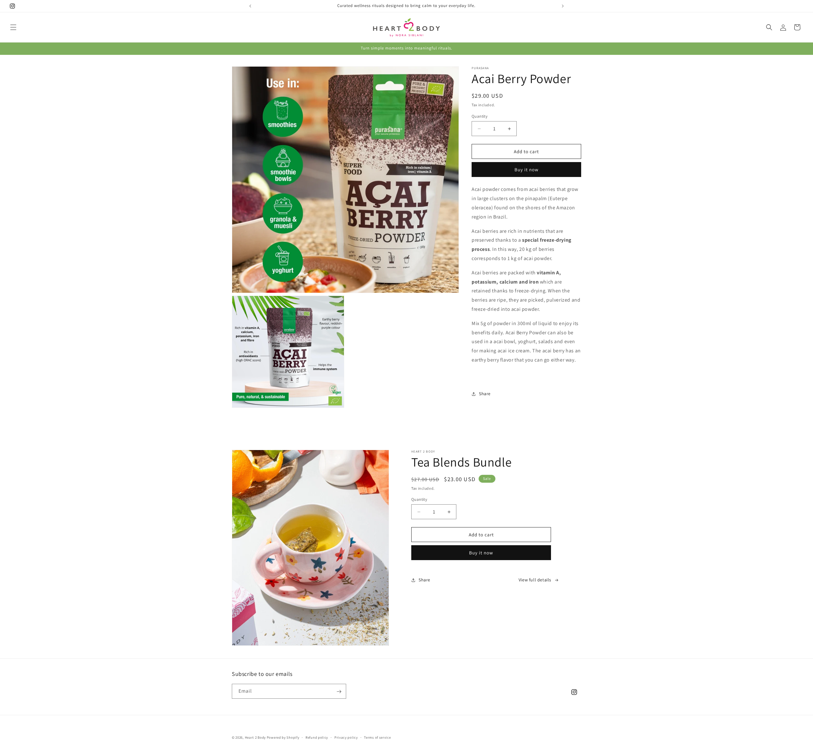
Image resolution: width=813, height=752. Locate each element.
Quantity (479, 116)
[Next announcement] (563, 6)
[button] (13, 27)
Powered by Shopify (283, 737)
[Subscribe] (339, 691)
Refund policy (317, 737)
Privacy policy (346, 737)
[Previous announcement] (250, 6)
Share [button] (485, 393)
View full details (535, 580)
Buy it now (526, 170)
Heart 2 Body (255, 737)
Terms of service (377, 737)
